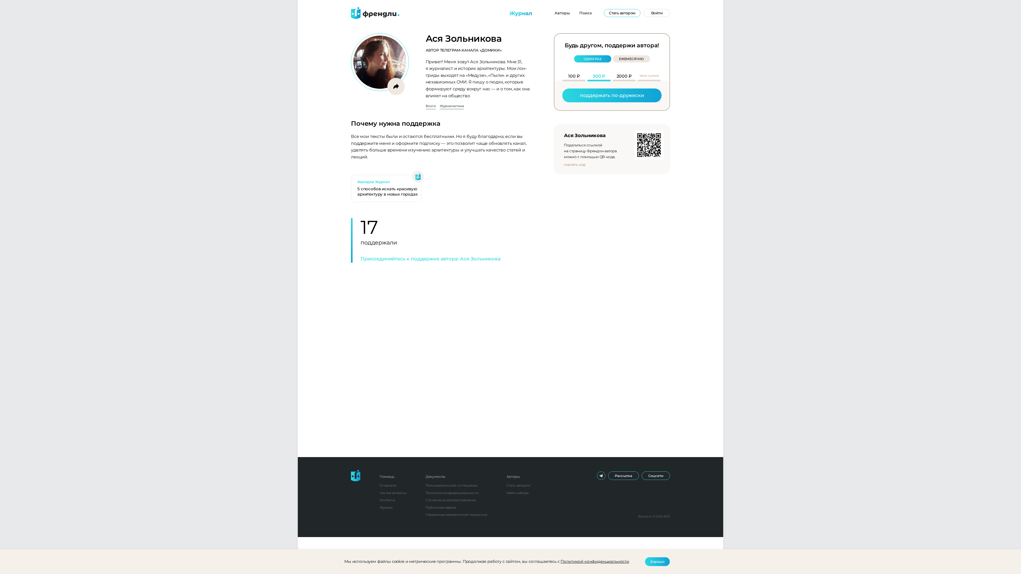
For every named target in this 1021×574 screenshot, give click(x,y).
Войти (657, 13)
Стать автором (622, 13)
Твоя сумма (649, 75)
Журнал (520, 13)
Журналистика (452, 106)
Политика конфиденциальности (452, 493)
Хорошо (657, 561)
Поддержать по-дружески (612, 95)
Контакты (387, 500)
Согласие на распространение (451, 500)
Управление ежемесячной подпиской (456, 515)
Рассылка (623, 476)
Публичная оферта (441, 507)
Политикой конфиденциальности (594, 561)
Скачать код (574, 164)
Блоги (431, 106)
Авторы (562, 13)
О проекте (388, 485)
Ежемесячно (631, 59)
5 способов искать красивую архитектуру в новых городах (387, 191)
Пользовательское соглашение (451, 485)
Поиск (585, 13)
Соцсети (655, 476)
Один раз (592, 59)
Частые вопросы (393, 493)
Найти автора (518, 493)
